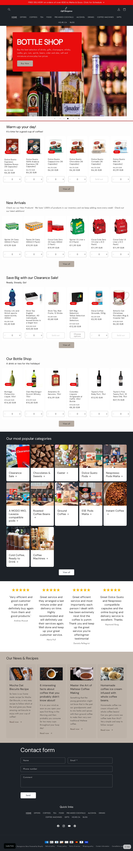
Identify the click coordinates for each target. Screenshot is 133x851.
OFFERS (37, 813)
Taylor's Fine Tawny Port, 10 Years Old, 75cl (120, 394)
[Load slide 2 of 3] (64, 118)
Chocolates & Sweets (41, 474)
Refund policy (50, 846)
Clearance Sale (15, 474)
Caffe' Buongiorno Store (20, 846)
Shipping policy (88, 846)
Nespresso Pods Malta (113, 474)
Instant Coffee (115, 510)
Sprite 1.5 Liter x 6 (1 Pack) (77, 240)
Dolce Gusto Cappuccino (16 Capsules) (55, 161)
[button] (9, 9)
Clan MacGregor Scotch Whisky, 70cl (34, 394)
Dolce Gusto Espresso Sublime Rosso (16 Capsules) (11, 163)
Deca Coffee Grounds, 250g (98, 312)
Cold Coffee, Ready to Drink (17, 558)
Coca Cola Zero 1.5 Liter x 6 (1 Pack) (98, 242)
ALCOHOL (92, 813)
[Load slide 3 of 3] (68, 118)
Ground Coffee (62, 512)
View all (66, 189)
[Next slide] (73, 118)
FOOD (61, 813)
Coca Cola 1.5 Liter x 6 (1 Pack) (119, 242)
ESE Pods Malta (87, 512)
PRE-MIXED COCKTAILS (76, 813)
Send (28, 795)
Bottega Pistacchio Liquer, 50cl (10, 394)
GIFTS (67, 817)
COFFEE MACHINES (54, 817)
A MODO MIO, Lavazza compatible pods (17, 515)
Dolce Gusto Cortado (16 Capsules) (97, 161)
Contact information (102, 846)
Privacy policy (62, 846)
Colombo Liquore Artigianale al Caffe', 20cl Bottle (76, 397)
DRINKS (102, 813)
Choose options (77, 335)
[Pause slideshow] (78, 118)
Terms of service (74, 846)
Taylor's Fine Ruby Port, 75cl (98, 393)
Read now (14, 721)
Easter (61, 472)
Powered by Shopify (36, 846)
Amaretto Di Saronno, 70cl (54, 393)
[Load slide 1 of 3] (60, 118)
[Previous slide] (54, 118)
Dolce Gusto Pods (89, 474)
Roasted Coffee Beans (41, 512)
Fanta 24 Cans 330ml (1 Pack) (33, 240)
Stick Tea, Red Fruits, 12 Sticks (55, 312)
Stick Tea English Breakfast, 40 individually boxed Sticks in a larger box (33, 317)
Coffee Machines (39, 556)
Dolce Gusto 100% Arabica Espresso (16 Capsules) (32, 163)
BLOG (85, 817)
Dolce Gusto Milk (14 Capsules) (119, 161)
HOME (28, 813)
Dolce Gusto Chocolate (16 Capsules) (76, 161)
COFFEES (47, 813)
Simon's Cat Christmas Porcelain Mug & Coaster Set (120, 314)
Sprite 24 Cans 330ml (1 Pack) (11, 240)
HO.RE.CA (76, 817)
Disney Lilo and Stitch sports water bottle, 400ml (11, 314)
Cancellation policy (118, 846)
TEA (54, 813)
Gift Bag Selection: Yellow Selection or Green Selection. (77, 316)
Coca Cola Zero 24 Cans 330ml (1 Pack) (55, 242)
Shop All (31, 66)
